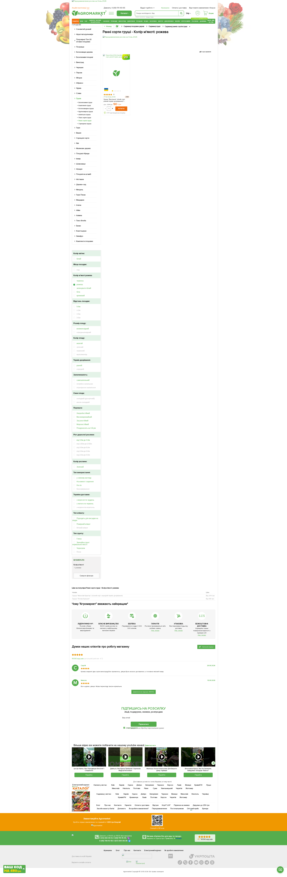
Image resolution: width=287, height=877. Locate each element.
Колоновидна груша (86, 108)
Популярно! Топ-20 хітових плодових (83, 40)
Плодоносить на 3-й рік (86, 428)
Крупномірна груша (85, 111)
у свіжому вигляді (84, 478)
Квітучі (160, 21)
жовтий (80, 343)
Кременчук (134, 797)
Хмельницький (167, 788)
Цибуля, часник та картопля (95, 21)
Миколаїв (115, 788)
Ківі (77, 143)
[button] (112, 91)
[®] (88, 15)
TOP (86, 21)
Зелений (80, 467)
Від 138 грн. (210, 599)
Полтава (136, 788)
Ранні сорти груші (84, 121)
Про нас (107, 805)
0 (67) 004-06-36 (120, 841)
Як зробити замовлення (173, 850)
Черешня (79, 67)
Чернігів (179, 788)
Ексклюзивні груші (85, 102)
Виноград (122, 21)
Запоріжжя (149, 785)
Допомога (121, 808)
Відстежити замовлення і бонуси (202, 8)
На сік (79, 485)
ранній (79, 365)
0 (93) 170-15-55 (119, 838)
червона (80, 281)
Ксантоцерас (81, 231)
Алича (78, 205)
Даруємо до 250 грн (201, 805)
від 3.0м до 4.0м (83, 440)
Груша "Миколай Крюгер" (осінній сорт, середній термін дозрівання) (97, 596)
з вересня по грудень (85, 500)
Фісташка (80, 179)
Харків (121, 785)
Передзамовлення (159, 808)
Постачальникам (177, 808)
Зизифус (79, 236)
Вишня (78, 133)
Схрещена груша (84, 124)
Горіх (151, 17)
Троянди (114, 21)
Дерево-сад (81, 184)
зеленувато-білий (84, 288)
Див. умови (155, 630)
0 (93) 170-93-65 (118, 8)
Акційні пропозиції (80, 8)
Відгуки (156, 805)
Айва (78, 210)
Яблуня (79, 78)
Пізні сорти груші (84, 118)
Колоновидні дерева (84, 52)
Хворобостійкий (83, 413)
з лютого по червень (85, 504)
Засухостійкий (82, 421)
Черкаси (160, 785)
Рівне (146, 788)
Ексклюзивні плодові (84, 57)
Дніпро (139, 785)
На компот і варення (85, 482)
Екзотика (153, 21)
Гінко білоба (81, 221)
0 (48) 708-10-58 (106, 841)
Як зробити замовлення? (139, 808)
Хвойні (177, 21)
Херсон (170, 785)
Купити (121, 109)
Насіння (106, 21)
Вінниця (188, 785)
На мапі (179, 838)
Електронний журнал (152, 850)
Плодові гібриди (82, 153)
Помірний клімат (83, 524)
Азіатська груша (84, 115)
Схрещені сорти (82, 138)
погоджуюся (132, 728)
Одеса (130, 785)
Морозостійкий (83, 424)
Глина (79, 539)
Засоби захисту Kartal (105, 808)
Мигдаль (79, 190)
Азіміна (79, 215)
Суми (155, 788)
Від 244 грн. (210, 596)
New (81, 21)
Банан (78, 226)
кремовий (81, 296)
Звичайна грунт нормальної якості (80, 543)
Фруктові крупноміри (84, 34)
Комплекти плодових (84, 241)
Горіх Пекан (81, 195)
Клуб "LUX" (166, 805)
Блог (98, 805)
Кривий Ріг (199, 785)
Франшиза (165, 8)
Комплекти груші (84, 105)
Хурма (78, 88)
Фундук (79, 169)
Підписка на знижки (181, 805)
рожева (80, 284)
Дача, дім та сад (211, 21)
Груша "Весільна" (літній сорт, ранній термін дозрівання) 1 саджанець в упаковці (114, 100)
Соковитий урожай (83, 29)
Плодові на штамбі (83, 174)
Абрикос (79, 83)
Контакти (117, 805)
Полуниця (80, 47)
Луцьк (208, 785)
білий (79, 259)
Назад (108, 26)
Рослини (195, 21)
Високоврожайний (84, 417)
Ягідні (146, 21)
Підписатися (144, 724)
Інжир (78, 159)
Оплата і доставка (179, 8)
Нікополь (126, 788)
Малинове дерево (83, 148)
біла (78, 292)
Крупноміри (185, 21)
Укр (187, 13)
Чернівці (205, 794)
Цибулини (131, 21)
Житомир (189, 788)
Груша (148, 17)
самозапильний (83, 380)
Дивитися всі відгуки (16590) (143, 692)
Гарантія (128, 805)
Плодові (139, 21)
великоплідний (83, 329)
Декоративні (169, 21)
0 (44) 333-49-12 (106, 838)
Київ (113, 785)
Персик (79, 73)
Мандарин (80, 200)
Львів (179, 785)
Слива (78, 93)
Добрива (203, 21)
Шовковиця (80, 164)
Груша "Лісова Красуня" (81, 599)
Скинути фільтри (86, 576)
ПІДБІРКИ (76, 21)
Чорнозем (81, 548)
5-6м (78, 307)
